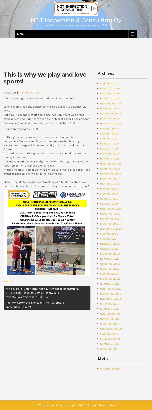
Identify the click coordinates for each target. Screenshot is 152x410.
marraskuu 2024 (111, 183)
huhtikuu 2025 (109, 158)
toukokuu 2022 (110, 278)
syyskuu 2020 (109, 333)
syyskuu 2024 (109, 193)
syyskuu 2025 (109, 133)
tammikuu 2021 (110, 318)
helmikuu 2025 (110, 168)
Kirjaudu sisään (110, 368)
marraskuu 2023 (111, 228)
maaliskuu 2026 (110, 103)
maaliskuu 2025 (110, 163)
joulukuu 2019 (109, 348)
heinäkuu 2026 (110, 88)
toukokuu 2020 (110, 338)
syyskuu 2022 (109, 273)
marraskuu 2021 (110, 298)
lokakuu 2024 (109, 188)
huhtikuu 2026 (110, 98)
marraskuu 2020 (111, 328)
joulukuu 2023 (109, 223)
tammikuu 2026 (110, 113)
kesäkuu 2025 (109, 148)
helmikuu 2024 (110, 213)
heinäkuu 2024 (110, 198)
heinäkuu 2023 (110, 243)
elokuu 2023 (108, 238)
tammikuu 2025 (110, 173)
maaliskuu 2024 (110, 208)
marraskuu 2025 (111, 123)
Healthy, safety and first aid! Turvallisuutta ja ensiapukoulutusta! (35, 305)
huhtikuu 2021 (109, 308)
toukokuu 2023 (110, 253)
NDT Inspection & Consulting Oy (76, 20)
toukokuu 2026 (110, 93)
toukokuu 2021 (109, 303)
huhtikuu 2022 (110, 283)
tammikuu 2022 (110, 293)
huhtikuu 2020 (110, 343)
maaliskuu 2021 (110, 313)
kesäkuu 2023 (109, 248)
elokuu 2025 (108, 138)
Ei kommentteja (29, 92)
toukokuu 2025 (110, 153)
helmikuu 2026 (110, 108)
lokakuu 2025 (109, 128)
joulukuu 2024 (109, 178)
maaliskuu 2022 (110, 288)
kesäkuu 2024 (109, 203)
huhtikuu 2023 (110, 258)
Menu (21, 34)
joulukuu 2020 (109, 323)
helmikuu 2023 (110, 263)
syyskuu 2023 (109, 233)
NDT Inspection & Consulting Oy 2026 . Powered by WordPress (76, 405)
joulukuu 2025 (109, 118)
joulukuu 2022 (109, 268)
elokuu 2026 (108, 83)
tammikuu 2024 (110, 218)
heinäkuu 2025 (110, 143)
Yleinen (9, 281)
